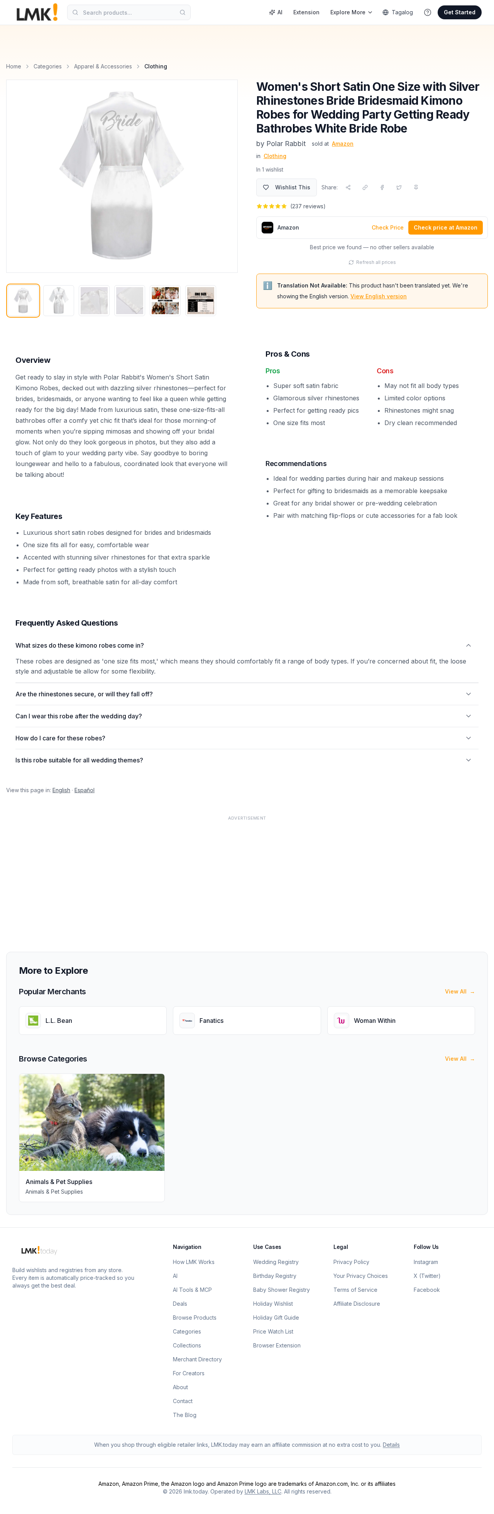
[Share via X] (399, 187)
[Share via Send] (348, 187)
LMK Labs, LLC (263, 1491)
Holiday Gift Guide (276, 1317)
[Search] (182, 12)
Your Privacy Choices (360, 1275)
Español (84, 790)
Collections (187, 1345)
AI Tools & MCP (192, 1289)
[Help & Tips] (428, 12)
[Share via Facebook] (382, 187)
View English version (378, 296)
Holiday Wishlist (273, 1303)
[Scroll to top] (476, 1499)
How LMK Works (194, 1262)
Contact (183, 1401)
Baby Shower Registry (281, 1289)
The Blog (184, 1415)
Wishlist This (292, 187)
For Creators (189, 1373)
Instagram (426, 1262)
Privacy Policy (351, 1262)
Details (391, 1444)
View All (460, 991)
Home (13, 66)
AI (280, 12)
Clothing (275, 156)
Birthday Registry (274, 1275)
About (180, 1387)
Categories (48, 66)
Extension (306, 12)
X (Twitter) (427, 1275)
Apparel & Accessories (103, 66)
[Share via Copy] (365, 187)
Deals (180, 1303)
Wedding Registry (276, 1262)
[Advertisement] (237, 879)
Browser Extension (277, 1345)
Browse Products (195, 1317)
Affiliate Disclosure (356, 1303)
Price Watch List (273, 1331)
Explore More (347, 12)
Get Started (459, 12)
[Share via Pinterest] (416, 187)
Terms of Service (355, 1289)
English (61, 790)
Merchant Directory (197, 1359)
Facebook (427, 1289)
